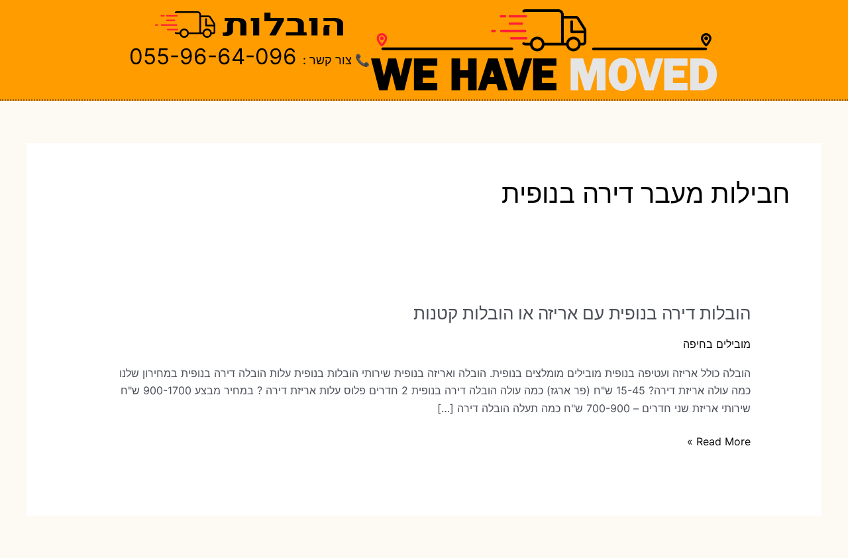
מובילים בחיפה (717, 344)
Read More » (719, 442)
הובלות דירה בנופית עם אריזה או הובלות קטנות (582, 313)
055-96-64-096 (213, 56)
